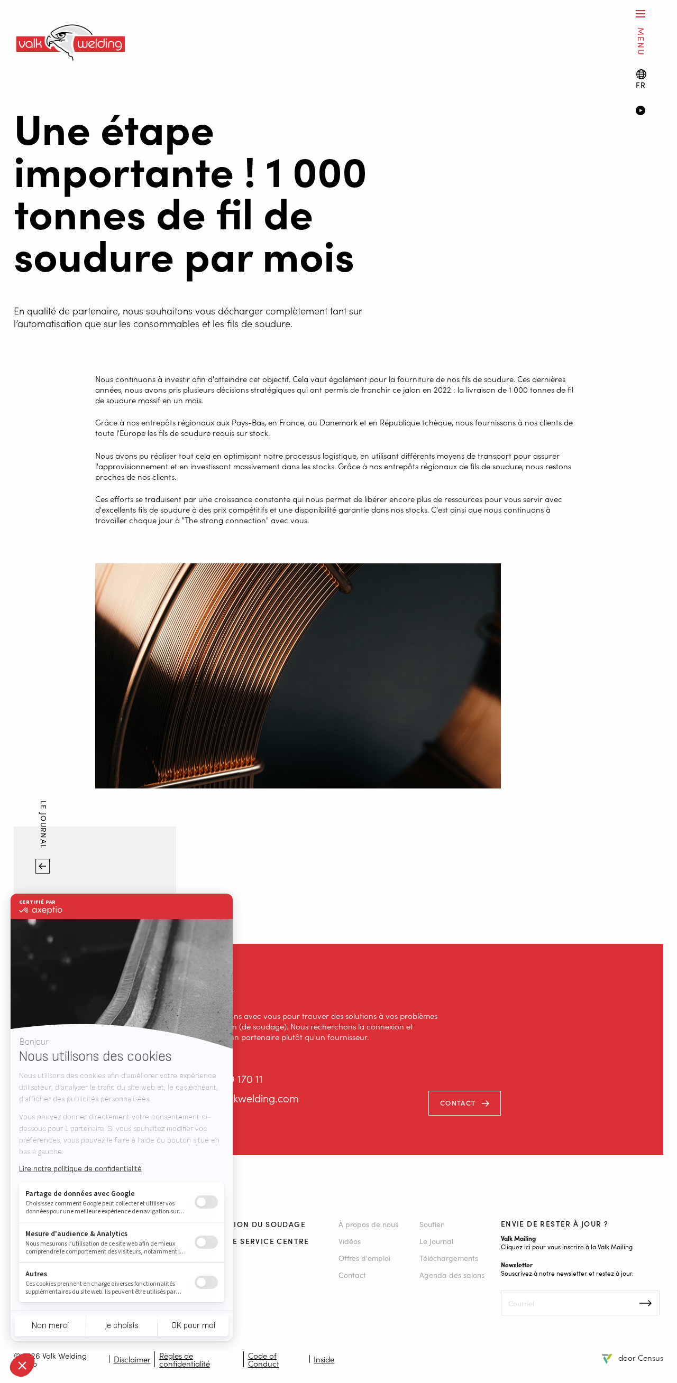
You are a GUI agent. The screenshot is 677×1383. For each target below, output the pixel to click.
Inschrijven (645, 1303)
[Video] (649, 111)
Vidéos (349, 1241)
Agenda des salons (451, 1274)
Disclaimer (132, 1359)
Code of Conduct (263, 1359)
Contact (457, 1103)
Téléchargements (448, 1257)
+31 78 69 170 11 (226, 1078)
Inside (324, 1359)
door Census (640, 1357)
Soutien (432, 1224)
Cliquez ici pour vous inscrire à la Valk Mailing (567, 1246)
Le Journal (44, 826)
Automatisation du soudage (241, 1224)
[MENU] (640, 13)
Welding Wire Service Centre (242, 1241)
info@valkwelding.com (245, 1098)
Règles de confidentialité (184, 1359)
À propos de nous (368, 1224)
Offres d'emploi (364, 1257)
